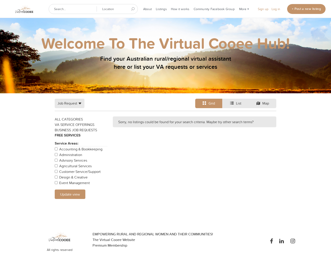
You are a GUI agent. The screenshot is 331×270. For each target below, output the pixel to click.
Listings (161, 9)
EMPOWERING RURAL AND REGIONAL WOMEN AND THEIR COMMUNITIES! (153, 234)
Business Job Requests (76, 129)
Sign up (263, 9)
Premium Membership (110, 245)
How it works (180, 9)
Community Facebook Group (214, 9)
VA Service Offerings (74, 124)
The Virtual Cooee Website (114, 239)
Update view (70, 194)
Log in (276, 9)
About (147, 9)
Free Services (68, 135)
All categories (69, 119)
